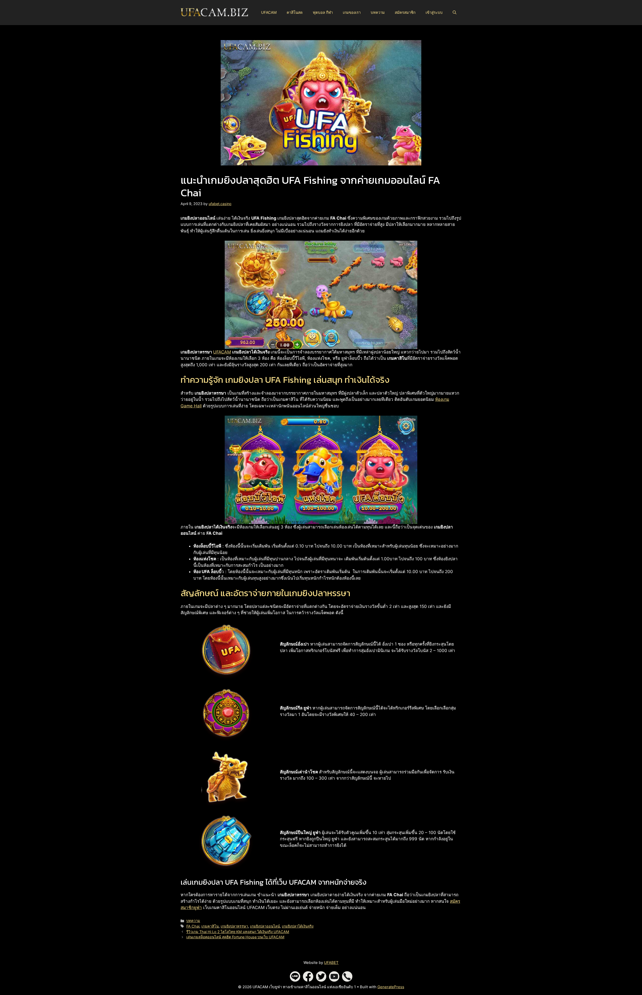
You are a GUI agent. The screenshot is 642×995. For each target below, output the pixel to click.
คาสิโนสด (295, 12)
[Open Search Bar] (454, 12)
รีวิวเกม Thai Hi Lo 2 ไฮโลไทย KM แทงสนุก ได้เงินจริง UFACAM (237, 932)
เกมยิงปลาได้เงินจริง (297, 926)
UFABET (331, 962)
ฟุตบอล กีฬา (323, 12)
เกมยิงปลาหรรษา (234, 926)
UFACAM (269, 12)
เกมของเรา (352, 12)
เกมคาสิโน (210, 926)
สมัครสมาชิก (405, 12)
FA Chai (192, 926)
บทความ (378, 12)
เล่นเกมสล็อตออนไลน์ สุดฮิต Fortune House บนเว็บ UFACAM (235, 937)
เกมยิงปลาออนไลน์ (265, 926)
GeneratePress (390, 986)
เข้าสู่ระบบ (434, 12)
